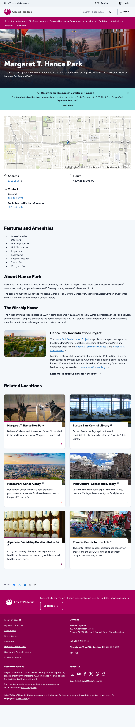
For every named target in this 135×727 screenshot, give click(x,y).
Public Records (11, 636)
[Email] (30, 585)
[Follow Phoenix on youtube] (79, 674)
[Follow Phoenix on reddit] (103, 674)
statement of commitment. (98, 695)
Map (90, 632)
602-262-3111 (82, 641)
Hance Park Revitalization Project (72, 339)
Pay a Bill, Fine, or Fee (13, 625)
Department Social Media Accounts (86, 681)
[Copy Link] (35, 585)
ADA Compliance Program (45, 676)
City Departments (12, 657)
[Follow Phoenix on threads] (97, 674)
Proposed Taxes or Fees (15, 646)
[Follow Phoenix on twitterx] (91, 674)
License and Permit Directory (17, 652)
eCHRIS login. (22, 698)
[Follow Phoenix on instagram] (72, 674)
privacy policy (76, 695)
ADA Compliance (29, 687)
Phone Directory (116, 632)
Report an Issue (11, 620)
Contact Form (101, 632)
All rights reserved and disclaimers (42, 695)
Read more (67, 105)
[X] (19, 585)
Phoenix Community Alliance (91, 347)
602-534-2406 (15, 198)
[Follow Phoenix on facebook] (85, 674)
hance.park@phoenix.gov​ (94, 367)
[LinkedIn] (25, 585)
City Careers (10, 630)
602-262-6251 (112, 647)
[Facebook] (14, 585)
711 (76, 652)
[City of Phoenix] (18, 12)
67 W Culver (14, 181)
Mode (126, 3)
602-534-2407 (15, 207)
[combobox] (97, 12)
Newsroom (9, 641)
